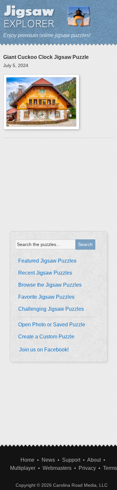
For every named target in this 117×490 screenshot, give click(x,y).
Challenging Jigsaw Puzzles (51, 309)
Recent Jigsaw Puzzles (45, 273)
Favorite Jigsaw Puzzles (46, 297)
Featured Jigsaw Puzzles (47, 261)
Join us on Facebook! (44, 349)
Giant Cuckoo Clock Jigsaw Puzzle (46, 57)
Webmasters (57, 468)
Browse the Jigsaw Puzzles (50, 285)
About (94, 460)
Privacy (87, 468)
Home (27, 460)
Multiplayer (22, 468)
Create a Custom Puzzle (46, 336)
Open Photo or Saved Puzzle (51, 324)
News (48, 460)
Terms (110, 468)
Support (71, 460)
